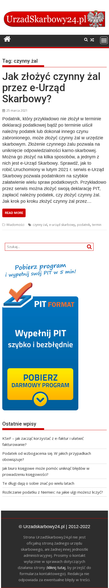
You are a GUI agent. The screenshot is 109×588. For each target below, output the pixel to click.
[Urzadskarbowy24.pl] (7, 39)
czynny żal (40, 225)
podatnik (83, 225)
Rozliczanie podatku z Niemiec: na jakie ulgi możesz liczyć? (52, 492)
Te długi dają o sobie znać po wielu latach (38, 483)
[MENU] (104, 40)
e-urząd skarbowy (62, 225)
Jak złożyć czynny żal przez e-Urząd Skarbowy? (51, 88)
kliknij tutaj (56, 567)
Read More (14, 213)
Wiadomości (15, 225)
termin (96, 225)
